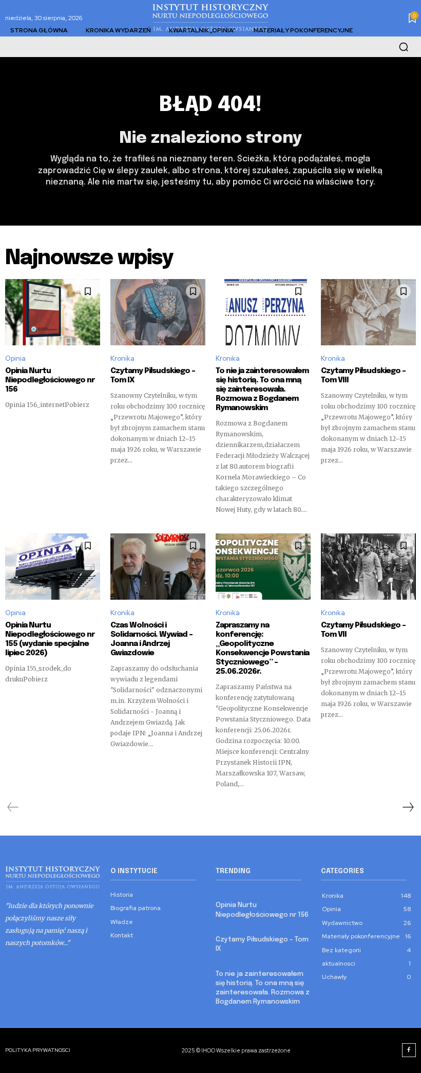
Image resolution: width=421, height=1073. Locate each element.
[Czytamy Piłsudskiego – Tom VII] (368, 566)
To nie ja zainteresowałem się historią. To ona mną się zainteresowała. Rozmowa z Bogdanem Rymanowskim (262, 389)
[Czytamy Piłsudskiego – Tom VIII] (368, 312)
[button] (403, 46)
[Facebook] (409, 1050)
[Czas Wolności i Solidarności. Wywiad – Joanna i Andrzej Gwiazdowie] (157, 566)
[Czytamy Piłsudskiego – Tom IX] (157, 312)
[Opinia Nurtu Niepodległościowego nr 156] (52, 312)
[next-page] (407, 807)
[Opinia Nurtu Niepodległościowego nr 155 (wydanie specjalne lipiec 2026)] (52, 566)
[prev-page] (13, 807)
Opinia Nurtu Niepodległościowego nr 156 (49, 380)
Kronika (122, 358)
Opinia (15, 358)
